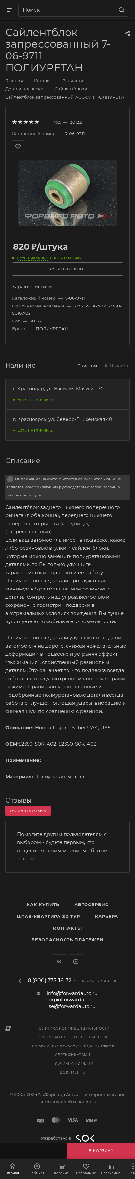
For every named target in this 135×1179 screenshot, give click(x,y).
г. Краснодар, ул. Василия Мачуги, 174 (58, 389)
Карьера (106, 916)
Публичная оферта (73, 1063)
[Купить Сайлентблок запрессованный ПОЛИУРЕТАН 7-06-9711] (67, 192)
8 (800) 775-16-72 (49, 980)
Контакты (67, 928)
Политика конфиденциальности (73, 1028)
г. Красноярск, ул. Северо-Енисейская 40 (62, 419)
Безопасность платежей (67, 939)
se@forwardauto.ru (72, 1006)
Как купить (43, 904)
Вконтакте (59, 961)
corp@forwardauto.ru (72, 1000)
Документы (73, 1072)
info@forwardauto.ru (72, 993)
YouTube (76, 961)
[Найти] (120, 10)
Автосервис (91, 904)
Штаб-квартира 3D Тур (48, 916)
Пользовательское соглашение (73, 1037)
